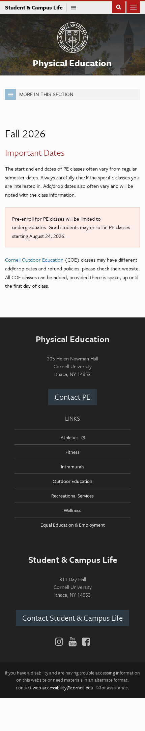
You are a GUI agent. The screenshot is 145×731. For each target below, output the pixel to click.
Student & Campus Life (36, 7)
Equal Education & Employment (72, 524)
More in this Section (46, 94)
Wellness (72, 510)
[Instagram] (60, 641)
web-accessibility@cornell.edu (63, 687)
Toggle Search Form (118, 6)
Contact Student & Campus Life (72, 617)
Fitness (72, 452)
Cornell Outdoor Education (34, 259)
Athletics (70, 437)
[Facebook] (84, 641)
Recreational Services (72, 495)
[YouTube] (72, 641)
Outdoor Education (72, 481)
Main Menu (133, 6)
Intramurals (72, 466)
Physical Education (72, 63)
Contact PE (72, 396)
